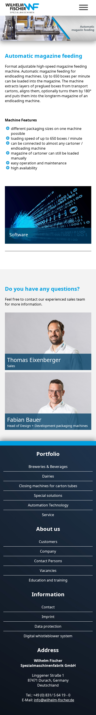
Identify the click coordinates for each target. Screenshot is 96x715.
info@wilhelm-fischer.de (54, 700)
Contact (48, 607)
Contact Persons (48, 560)
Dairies (48, 476)
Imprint (48, 616)
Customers (48, 541)
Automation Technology (48, 505)
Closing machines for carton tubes (48, 485)
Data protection (48, 626)
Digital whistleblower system (48, 635)
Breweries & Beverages (48, 466)
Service (48, 514)
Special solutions (48, 495)
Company (48, 551)
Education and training (48, 580)
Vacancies (48, 570)
